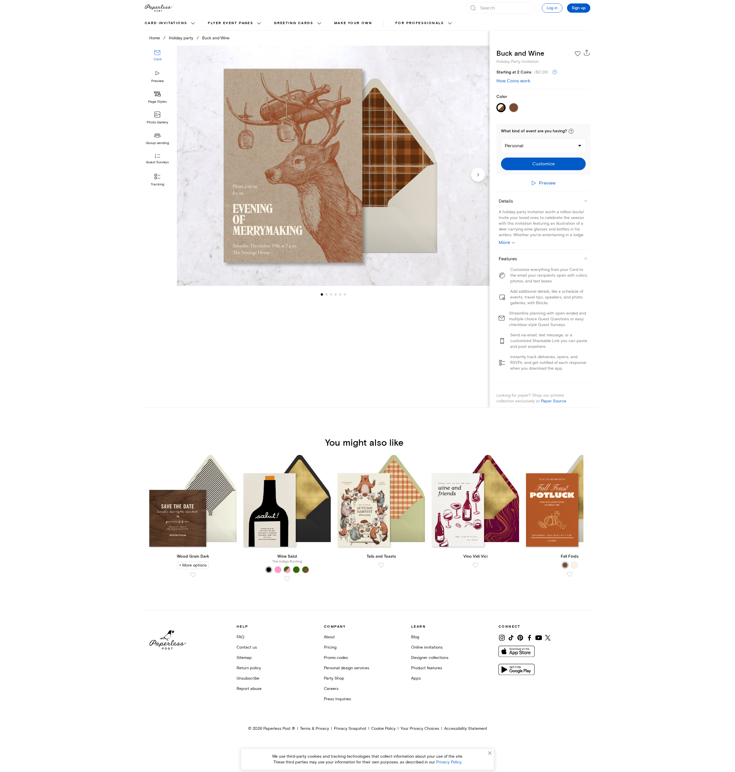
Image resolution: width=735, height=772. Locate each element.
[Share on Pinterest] (520, 638)
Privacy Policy (448, 762)
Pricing (330, 647)
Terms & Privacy (314, 728)
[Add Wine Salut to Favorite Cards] (287, 578)
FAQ (240, 637)
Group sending (157, 143)
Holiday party (181, 38)
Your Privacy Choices (420, 728)
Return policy (249, 668)
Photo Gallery (157, 122)
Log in (552, 7)
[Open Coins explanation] (554, 72)
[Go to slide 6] (340, 294)
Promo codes (336, 657)
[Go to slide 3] (326, 294)
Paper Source (553, 401)
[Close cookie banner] (489, 753)
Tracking (157, 184)
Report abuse (249, 688)
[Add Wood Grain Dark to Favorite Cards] (192, 574)
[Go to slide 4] (331, 294)
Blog (415, 637)
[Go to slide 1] (322, 294)
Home (154, 38)
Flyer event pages (230, 23)
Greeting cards (294, 23)
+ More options (193, 565)
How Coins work (513, 81)
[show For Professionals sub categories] (449, 23)
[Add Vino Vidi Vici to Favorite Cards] (475, 565)
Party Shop (334, 678)
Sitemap (244, 657)
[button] (571, 131)
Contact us (247, 647)
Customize (543, 164)
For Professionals (419, 23)
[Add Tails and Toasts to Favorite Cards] (381, 565)
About (329, 637)
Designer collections (429, 657)
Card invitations (166, 23)
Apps (416, 678)
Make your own (353, 23)
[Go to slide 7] (345, 294)
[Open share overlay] (586, 52)
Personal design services (346, 668)
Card (157, 59)
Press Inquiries (337, 699)
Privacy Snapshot (350, 728)
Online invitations (427, 647)
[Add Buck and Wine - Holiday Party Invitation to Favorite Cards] (577, 53)
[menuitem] (170, 23)
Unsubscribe (248, 678)
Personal (514, 146)
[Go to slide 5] (335, 294)
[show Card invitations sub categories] (192, 23)
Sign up (579, 8)
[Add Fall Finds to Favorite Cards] (569, 574)
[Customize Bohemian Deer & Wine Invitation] (333, 166)
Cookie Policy (383, 728)
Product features (426, 668)
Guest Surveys (157, 162)
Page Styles (157, 102)
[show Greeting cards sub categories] (319, 23)
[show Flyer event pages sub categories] (259, 23)
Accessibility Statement (465, 728)
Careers (331, 688)
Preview (157, 81)
